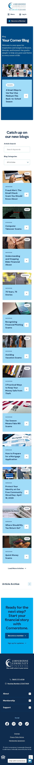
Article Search (10, 144)
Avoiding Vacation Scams (13, 356)
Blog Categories (10, 156)
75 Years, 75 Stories (11, 293)
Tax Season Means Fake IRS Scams (13, 423)
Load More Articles (16, 568)
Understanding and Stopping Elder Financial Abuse (12, 260)
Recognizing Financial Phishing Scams (14, 324)
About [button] (6, 693)
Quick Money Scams (11, 556)
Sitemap (17, 734)
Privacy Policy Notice (17, 737)
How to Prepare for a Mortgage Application (13, 456)
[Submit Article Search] (27, 149)
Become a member (18, 636)
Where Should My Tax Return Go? (14, 526)
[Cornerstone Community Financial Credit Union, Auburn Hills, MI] (17, 6)
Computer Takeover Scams (13, 227)
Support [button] (7, 707)
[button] (17, 584)
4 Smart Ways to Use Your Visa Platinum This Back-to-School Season (13, 96)
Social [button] (17, 718)
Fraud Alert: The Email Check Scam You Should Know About (13, 194)
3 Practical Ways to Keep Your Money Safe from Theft (13, 389)
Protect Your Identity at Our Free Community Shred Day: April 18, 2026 (13, 492)
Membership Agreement (17, 741)
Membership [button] (9, 700)
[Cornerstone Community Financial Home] (17, 664)
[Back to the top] (31, 757)
